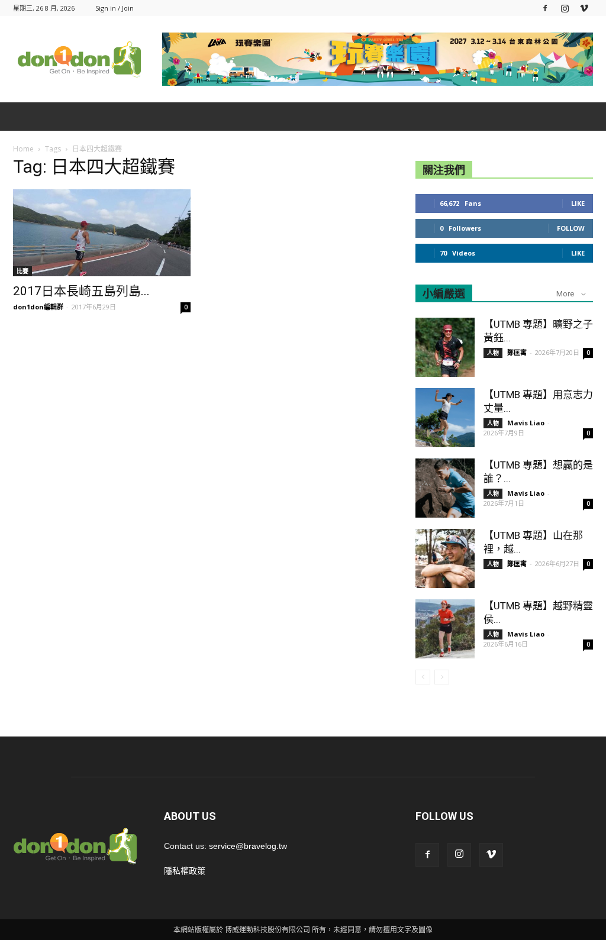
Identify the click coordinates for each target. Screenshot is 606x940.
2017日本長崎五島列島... (81, 291)
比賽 (22, 271)
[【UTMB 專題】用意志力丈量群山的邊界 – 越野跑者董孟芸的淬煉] (445, 417)
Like (578, 203)
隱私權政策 (184, 871)
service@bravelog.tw (248, 846)
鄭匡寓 (517, 352)
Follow (571, 228)
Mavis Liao (525, 422)
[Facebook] (545, 8)
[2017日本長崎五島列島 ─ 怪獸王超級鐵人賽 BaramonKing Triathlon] (102, 232)
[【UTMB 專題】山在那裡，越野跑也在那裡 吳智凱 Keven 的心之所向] (445, 558)
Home (23, 149)
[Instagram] (564, 8)
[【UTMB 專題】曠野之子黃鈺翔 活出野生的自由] (445, 347)
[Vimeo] (584, 8)
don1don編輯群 (38, 306)
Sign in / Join (114, 8)
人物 (493, 352)
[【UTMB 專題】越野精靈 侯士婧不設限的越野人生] (445, 628)
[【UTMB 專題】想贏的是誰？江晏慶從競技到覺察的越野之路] (445, 488)
